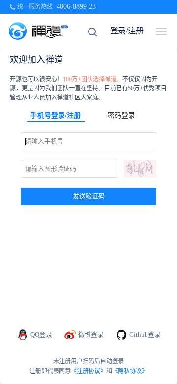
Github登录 (145, 334)
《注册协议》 (88, 371)
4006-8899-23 (76, 6)
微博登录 (91, 334)
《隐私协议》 (130, 371)
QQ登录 (41, 334)
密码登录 (121, 115)
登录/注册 (127, 31)
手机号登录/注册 (55, 115)
